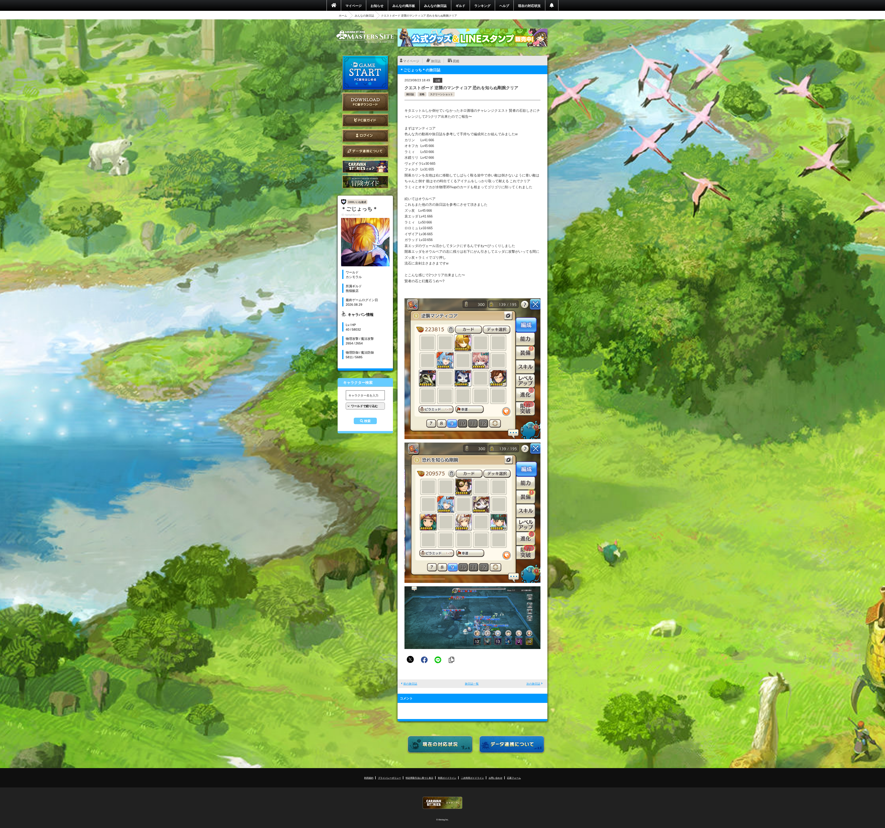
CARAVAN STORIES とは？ (365, 166)
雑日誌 (410, 94)
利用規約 (368, 777)
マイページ (353, 5)
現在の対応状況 (529, 5)
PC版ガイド (365, 120)
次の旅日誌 (533, 683)
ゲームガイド (365, 182)
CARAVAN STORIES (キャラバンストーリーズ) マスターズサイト (365, 37)
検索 (367, 421)
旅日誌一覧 (472, 683)
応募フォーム (514, 777)
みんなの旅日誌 (435, 5)
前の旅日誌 (410, 683)
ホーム (343, 15)
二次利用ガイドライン (472, 777)
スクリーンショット (441, 94)
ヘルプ (504, 5)
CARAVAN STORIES (442, 803)
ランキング (482, 5)
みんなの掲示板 (403, 5)
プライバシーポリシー (389, 777)
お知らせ (377, 5)
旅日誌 (436, 61)
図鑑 (456, 61)
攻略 (422, 94)
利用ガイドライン (447, 777)
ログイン (365, 135)
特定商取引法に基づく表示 (419, 777)
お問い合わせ (495, 777)
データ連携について (365, 151)
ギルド (460, 5)
